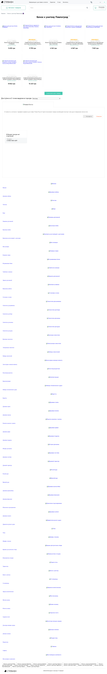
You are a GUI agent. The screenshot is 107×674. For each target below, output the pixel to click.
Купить (12, 51)
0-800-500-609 (12, 140)
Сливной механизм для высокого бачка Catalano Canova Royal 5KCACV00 (32, 78)
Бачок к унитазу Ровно (33, 666)
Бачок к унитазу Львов (19, 666)
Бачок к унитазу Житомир (85, 665)
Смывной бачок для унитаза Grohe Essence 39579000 (95, 43)
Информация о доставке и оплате (38, 2)
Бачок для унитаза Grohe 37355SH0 (11, 43)
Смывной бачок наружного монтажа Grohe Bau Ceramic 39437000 (32, 43)
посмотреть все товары (53, 93)
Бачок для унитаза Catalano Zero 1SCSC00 (53, 43)
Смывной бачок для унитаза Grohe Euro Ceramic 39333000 (74, 43)
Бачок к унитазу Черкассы (54, 665)
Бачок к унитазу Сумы (70, 665)
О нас (59, 2)
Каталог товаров (14, 8)
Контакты (65, 2)
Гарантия (52, 2)
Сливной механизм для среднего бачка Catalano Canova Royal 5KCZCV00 (11, 78)
